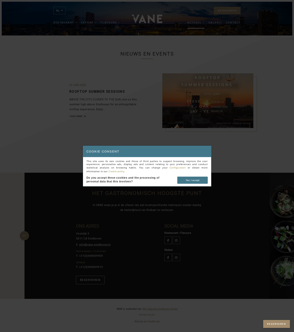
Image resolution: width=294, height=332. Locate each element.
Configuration (178, 167)
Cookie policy (117, 171)
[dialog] (147, 166)
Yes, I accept (192, 180)
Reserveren (276, 323)
